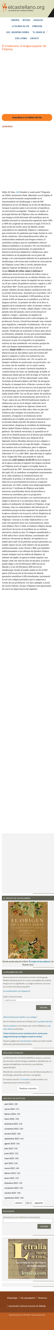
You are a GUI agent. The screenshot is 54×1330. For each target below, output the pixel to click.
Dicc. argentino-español (17, 32)
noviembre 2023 (11, 1128)
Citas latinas (21, 38)
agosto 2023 (9, 1143)
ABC (18, 192)
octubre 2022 (10, 1193)
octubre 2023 (10, 1133)
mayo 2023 (9, 1158)
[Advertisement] (27, 85)
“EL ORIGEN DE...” (40, 32)
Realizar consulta (28, 1088)
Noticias (26, 20)
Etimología (37, 26)
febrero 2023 (10, 1173)
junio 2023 (9, 1153)
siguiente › (39, 1203)
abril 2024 (8, 1104)
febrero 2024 (10, 1114)
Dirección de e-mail (12, 997)
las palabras (12, 1025)
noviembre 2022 (11, 1188)
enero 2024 (9, 1119)
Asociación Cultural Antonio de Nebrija (27, 1306)
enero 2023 (9, 1178)
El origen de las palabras (39, 961)
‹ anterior (18, 1203)
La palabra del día (20, 26)
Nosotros (42, 1297)
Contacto (34, 38)
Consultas (38, 20)
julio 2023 (8, 1148)
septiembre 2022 (11, 1198)
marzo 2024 (9, 1109)
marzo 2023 (9, 1168)
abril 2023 (8, 1163)
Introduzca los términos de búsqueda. (22, 1217)
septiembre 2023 (11, 1138)
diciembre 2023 (11, 1124)
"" (44, 1021)
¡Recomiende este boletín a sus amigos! (20, 1017)
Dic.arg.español (28, 1297)
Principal (15, 20)
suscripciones (25, 1041)
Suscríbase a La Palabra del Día (27, 117)
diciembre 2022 (11, 1183)
